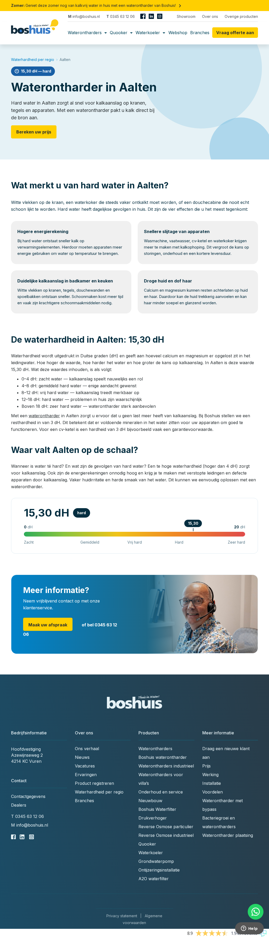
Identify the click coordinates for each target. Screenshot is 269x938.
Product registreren (94, 783)
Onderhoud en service (160, 792)
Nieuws (82, 757)
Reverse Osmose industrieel (166, 835)
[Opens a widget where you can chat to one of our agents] (249, 928)
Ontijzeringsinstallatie (159, 870)
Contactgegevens (28, 796)
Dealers (18, 805)
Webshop (177, 32)
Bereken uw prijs (33, 132)
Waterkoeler (148, 32)
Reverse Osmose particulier (165, 826)
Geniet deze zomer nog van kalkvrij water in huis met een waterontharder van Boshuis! (97, 5)
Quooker (119, 32)
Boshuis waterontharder (162, 757)
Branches (199, 32)
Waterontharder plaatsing (227, 835)
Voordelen (212, 792)
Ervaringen (86, 774)
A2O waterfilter (153, 878)
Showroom (186, 16)
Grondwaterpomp (156, 861)
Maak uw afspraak (47, 624)
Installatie (211, 783)
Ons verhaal (87, 748)
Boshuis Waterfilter (157, 809)
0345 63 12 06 (120, 16)
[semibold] (36, 32)
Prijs (206, 766)
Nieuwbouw (150, 800)
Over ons (210, 16)
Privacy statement (121, 916)
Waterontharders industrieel (166, 766)
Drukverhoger (152, 818)
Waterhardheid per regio (32, 59)
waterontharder (44, 415)
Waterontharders (85, 32)
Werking (210, 774)
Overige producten (241, 16)
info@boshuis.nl (84, 16)
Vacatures (85, 766)
